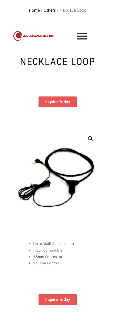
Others (50, 10)
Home (34, 10)
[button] (90, 139)
